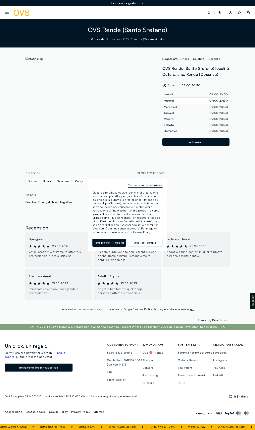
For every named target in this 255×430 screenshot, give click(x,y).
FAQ (89, 426)
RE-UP (182, 383)
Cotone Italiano (188, 360)
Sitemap (99, 411)
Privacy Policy (80, 411)
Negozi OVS (170, 58)
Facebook (220, 352)
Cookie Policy (58, 411)
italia (185, 58)
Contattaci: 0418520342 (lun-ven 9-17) (124, 362)
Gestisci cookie (36, 411)
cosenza (214, 58)
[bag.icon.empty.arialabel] (248, 13)
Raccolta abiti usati (191, 375)
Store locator (116, 379)
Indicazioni (196, 142)
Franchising (150, 375)
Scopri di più (209, 326)
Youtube (219, 367)
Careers (147, 367)
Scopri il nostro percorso (195, 352)
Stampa (147, 360)
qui (192, 309)
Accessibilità (13, 411)
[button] (220, 13)
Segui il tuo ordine (119, 352)
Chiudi (244, 426)
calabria (198, 58)
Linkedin (218, 375)
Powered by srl (213, 320)
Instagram (220, 360)
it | (241, 396)
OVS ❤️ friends (152, 352)
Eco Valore (185, 367)
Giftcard (148, 383)
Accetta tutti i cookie (109, 242)
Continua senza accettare (145, 185)
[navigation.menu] (7, 13)
